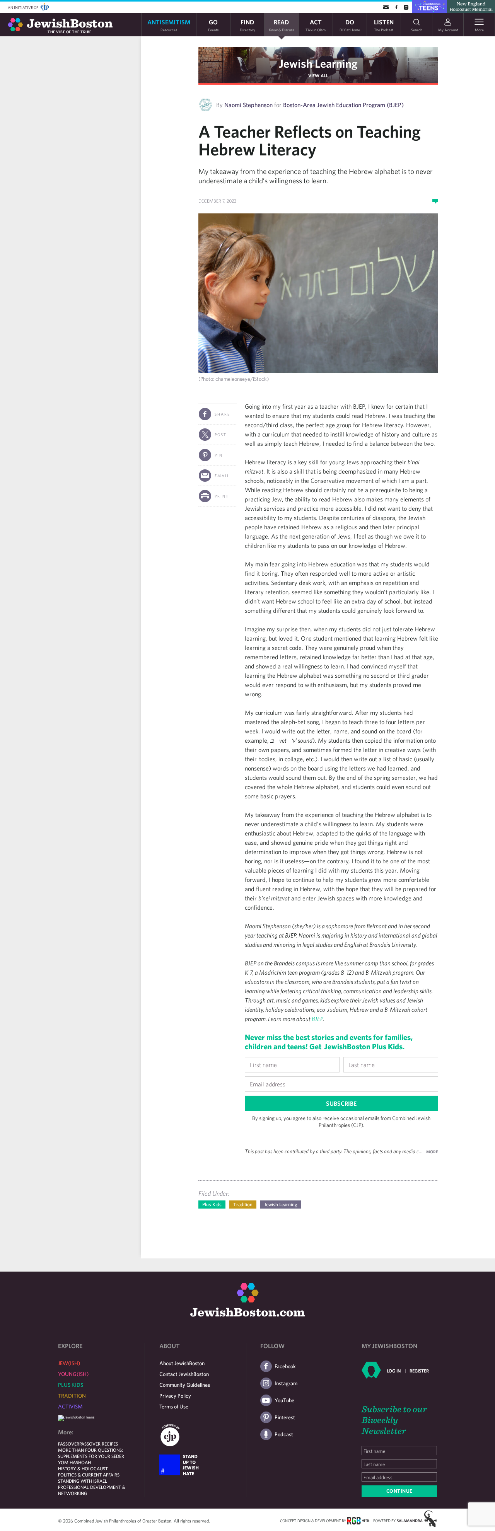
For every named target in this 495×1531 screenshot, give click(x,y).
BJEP (317, 1018)
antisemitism (168, 25)
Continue (399, 1491)
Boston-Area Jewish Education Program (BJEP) (343, 104)
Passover (68, 1443)
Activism (70, 1406)
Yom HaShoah (74, 1462)
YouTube (284, 1400)
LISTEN (384, 25)
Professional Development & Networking (91, 1490)
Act (316, 25)
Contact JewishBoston (184, 1374)
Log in (394, 1370)
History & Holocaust (83, 1468)
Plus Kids (212, 1204)
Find (247, 25)
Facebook (285, 1366)
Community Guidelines (184, 1385)
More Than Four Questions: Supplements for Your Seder (91, 1453)
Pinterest (285, 1417)
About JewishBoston (182, 1363)
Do (350, 25)
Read (281, 25)
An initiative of (23, 7)
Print (222, 496)
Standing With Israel (82, 1480)
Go (213, 25)
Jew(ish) (69, 1363)
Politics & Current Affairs (88, 1474)
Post (221, 434)
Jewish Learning (318, 63)
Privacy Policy (175, 1396)
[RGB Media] (358, 1520)
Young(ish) (73, 1374)
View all (318, 75)
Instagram (286, 1383)
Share (222, 414)
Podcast (284, 1434)
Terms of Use (173, 1406)
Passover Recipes (98, 1443)
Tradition (243, 1204)
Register (419, 1370)
